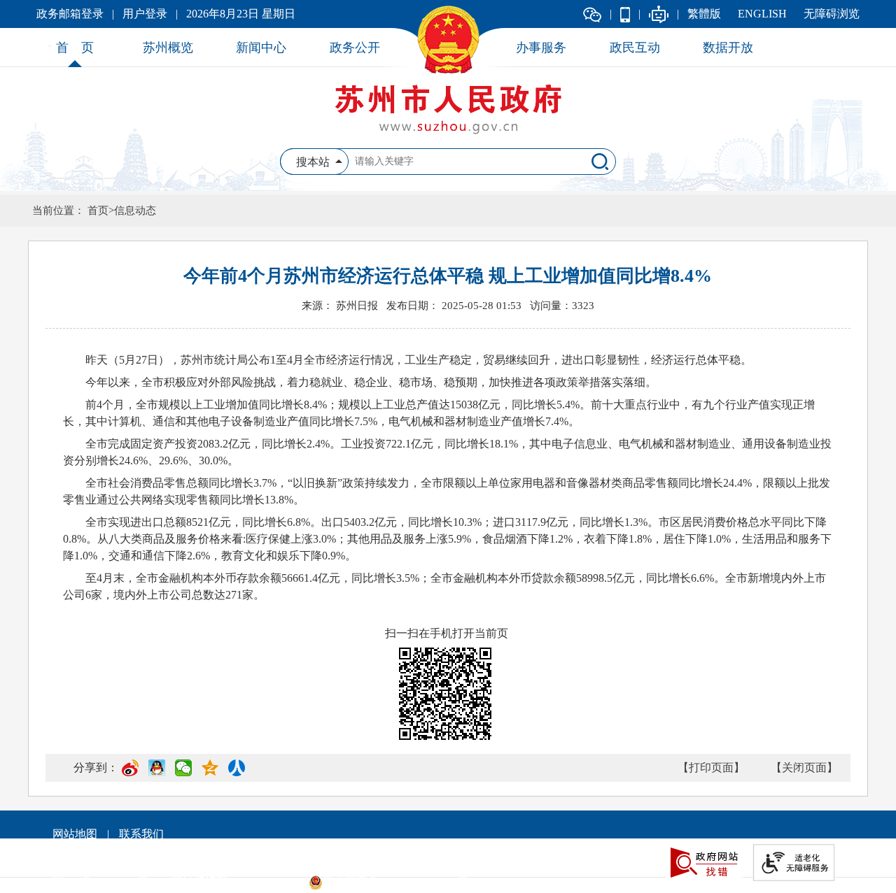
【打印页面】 (711, 767)
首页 (98, 210)
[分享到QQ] (156, 773)
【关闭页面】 (804, 767)
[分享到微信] (183, 773)
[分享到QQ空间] (210, 773)
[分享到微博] (130, 773)
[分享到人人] (236, 773)
